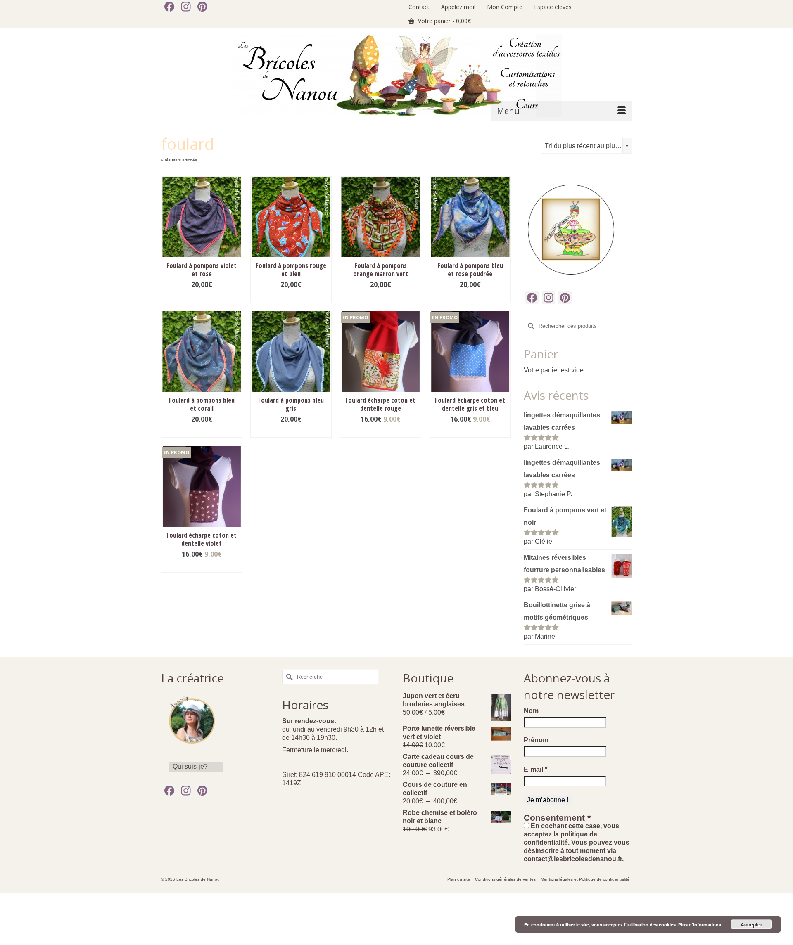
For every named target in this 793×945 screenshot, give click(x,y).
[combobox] (586, 146)
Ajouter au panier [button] (201, 296)
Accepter (751, 924)
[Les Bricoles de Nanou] (396, 75)
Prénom (536, 740)
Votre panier (443, 21)
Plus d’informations (699, 924)
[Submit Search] (530, 326)
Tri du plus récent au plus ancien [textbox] (588, 145)
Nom (531, 710)
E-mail (535, 769)
